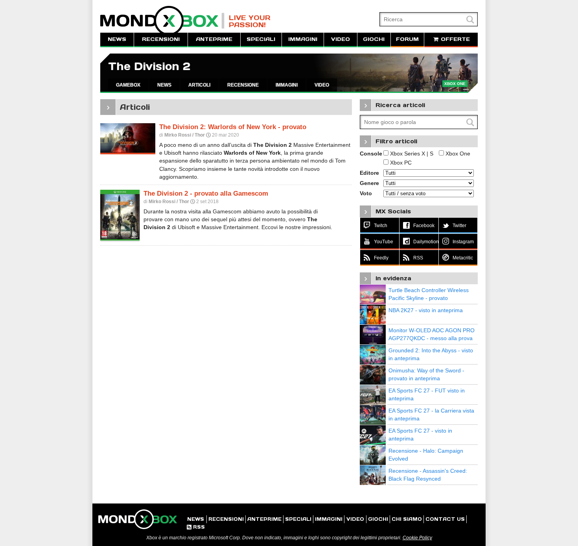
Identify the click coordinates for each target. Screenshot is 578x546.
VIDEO (340, 39)
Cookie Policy (417, 537)
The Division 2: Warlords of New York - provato (232, 127)
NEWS (117, 39)
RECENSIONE (243, 85)
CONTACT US (445, 519)
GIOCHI (374, 39)
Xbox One (457, 153)
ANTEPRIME (214, 39)
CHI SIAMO (407, 519)
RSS (196, 527)
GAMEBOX (128, 85)
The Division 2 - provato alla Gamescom (206, 193)
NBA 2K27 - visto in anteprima (425, 310)
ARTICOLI (199, 85)
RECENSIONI (161, 39)
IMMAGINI (302, 39)
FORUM (407, 39)
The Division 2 (149, 66)
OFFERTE (454, 39)
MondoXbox (162, 20)
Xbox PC (400, 162)
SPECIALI (261, 39)
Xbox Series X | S (410, 153)
